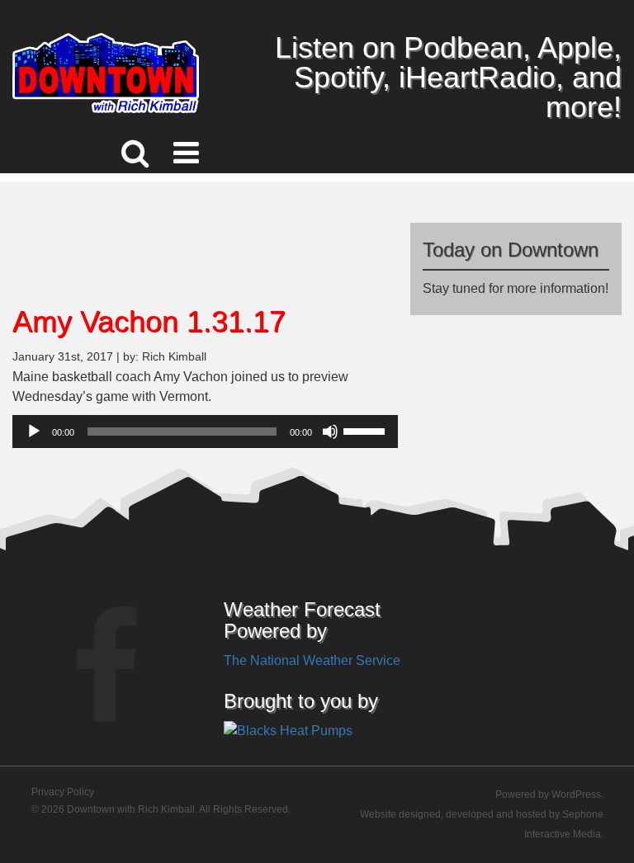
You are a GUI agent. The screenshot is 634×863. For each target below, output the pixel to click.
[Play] (34, 431)
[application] (205, 431)
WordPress (576, 794)
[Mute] (330, 431)
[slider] (366, 430)
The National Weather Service (312, 660)
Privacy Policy (62, 792)
